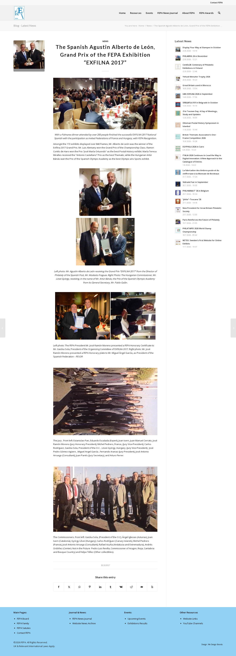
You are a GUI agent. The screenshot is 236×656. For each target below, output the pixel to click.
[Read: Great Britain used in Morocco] (178, 87)
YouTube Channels (193, 623)
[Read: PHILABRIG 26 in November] (178, 58)
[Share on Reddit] (131, 586)
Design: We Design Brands (212, 644)
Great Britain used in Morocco (197, 85)
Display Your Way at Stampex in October (202, 47)
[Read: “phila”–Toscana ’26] (178, 201)
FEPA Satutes (24, 628)
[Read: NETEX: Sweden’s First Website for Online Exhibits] (178, 242)
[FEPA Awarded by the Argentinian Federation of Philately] (2, 328)
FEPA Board (23, 618)
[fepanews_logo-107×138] (19, 13)
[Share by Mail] (142, 586)
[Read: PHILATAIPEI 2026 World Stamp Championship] (178, 230)
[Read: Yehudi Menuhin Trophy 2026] (178, 79)
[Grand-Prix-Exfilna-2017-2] (29, 56)
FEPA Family (23, 623)
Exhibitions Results (137, 623)
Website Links (190, 618)
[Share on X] (69, 586)
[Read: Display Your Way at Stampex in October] (178, 49)
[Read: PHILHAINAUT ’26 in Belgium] (178, 193)
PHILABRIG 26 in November (195, 56)
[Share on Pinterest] (90, 586)
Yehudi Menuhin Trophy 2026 (196, 76)
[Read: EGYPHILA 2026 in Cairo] (178, 149)
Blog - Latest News (24, 25)
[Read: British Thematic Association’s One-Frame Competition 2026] (178, 137)
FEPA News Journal (82, 618)
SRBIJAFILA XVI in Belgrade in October (200, 102)
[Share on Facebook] (58, 586)
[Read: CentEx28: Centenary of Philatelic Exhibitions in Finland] (178, 67)
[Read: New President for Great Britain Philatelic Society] (178, 210)
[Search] (219, 13)
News (105, 41)
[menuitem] (216, 2)
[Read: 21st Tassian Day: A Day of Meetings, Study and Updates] (178, 113)
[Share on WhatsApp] (79, 586)
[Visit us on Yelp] (152, 586)
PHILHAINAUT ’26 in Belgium (196, 190)
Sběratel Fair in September (195, 182)
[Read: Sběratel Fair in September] (178, 184)
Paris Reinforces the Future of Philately (201, 219)
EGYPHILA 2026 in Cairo (193, 146)
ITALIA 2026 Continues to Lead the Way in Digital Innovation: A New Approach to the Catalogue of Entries (202, 158)
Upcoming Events (137, 618)
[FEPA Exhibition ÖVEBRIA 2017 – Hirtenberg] (233, 328)
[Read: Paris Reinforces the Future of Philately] (178, 222)
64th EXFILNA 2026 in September (198, 94)
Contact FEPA (216, 2)
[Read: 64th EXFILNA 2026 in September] (178, 96)
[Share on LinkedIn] (100, 586)
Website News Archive (84, 623)
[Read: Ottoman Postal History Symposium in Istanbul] (178, 125)
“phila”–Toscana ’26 (192, 199)
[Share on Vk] (121, 586)
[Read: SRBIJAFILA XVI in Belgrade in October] (178, 104)
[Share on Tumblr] (111, 586)
